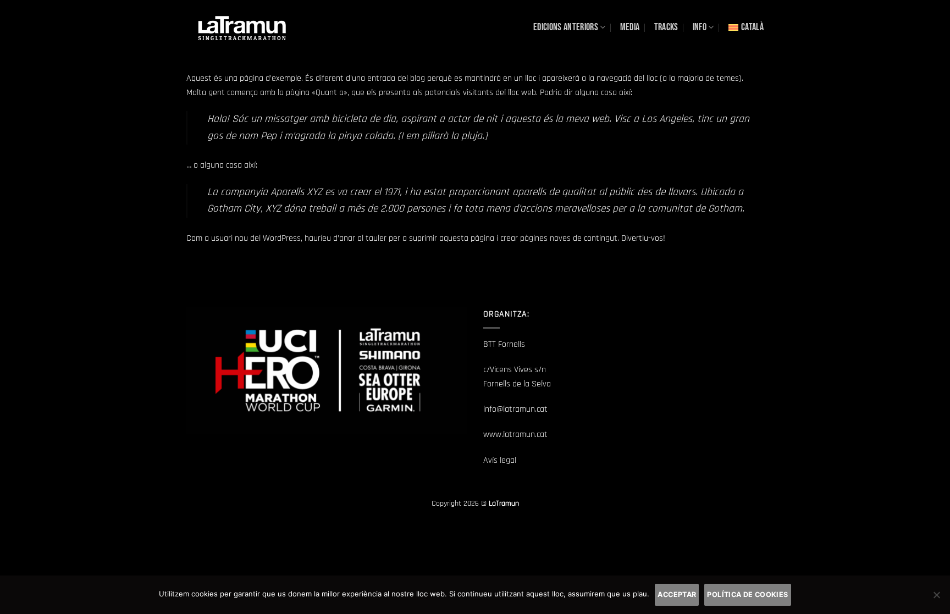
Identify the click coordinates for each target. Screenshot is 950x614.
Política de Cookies (747, 594)
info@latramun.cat (515, 409)
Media (630, 27)
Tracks (666, 27)
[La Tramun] (241, 27)
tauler (376, 238)
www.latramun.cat (515, 434)
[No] (936, 598)
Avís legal (499, 460)
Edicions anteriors (565, 27)
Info (699, 27)
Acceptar (677, 594)
